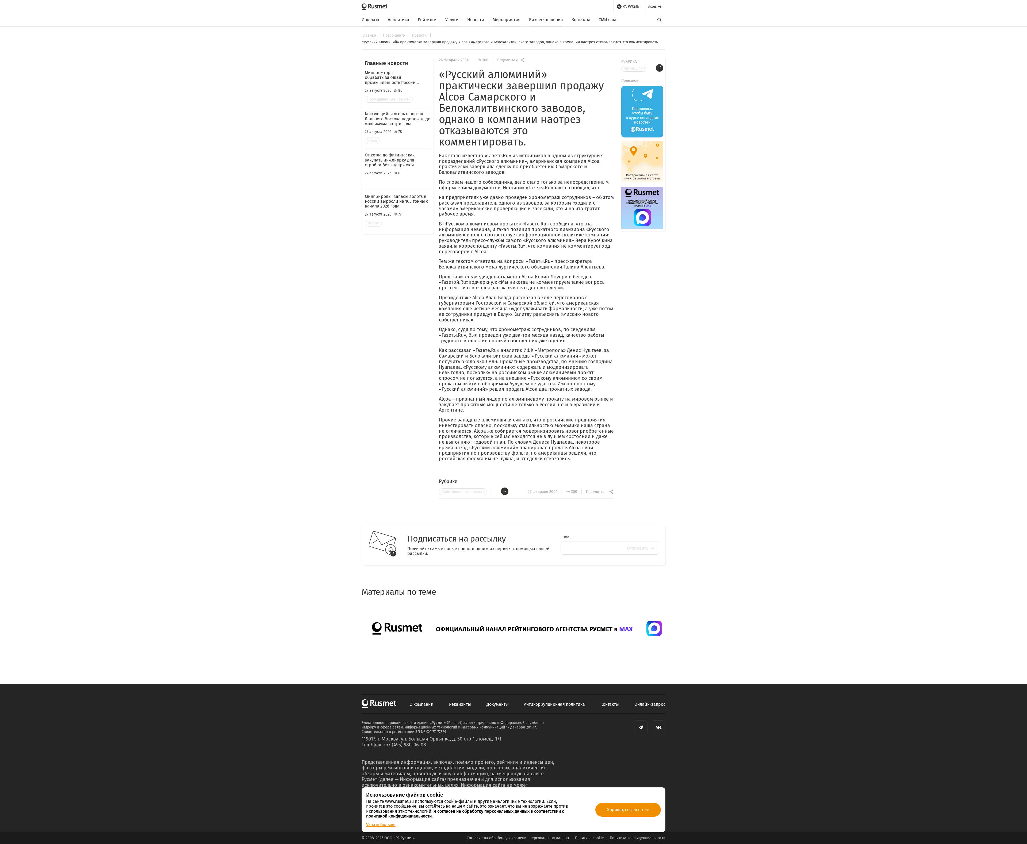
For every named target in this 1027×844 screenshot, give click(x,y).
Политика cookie (589, 838)
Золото (373, 223)
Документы (497, 704)
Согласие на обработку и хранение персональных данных (518, 838)
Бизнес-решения (546, 19)
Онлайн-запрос (649, 704)
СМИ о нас (609, 19)
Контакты (581, 19)
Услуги (452, 19)
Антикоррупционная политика (554, 704)
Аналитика (398, 19)
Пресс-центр (394, 35)
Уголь (372, 140)
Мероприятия (506, 19)
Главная (369, 35)
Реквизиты (460, 704)
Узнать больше (381, 824)
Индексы (370, 19)
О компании (421, 704)
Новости (475, 19)
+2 (505, 491)
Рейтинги (427, 19)
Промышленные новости (389, 99)
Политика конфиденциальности (637, 838)
